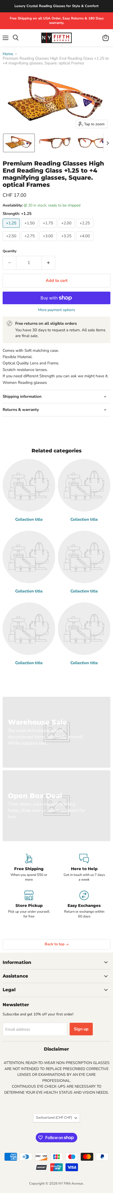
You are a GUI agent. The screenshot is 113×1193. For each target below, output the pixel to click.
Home (8, 54)
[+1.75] (48, 229)
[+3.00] (48, 242)
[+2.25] (85, 229)
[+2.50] (12, 242)
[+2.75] (30, 242)
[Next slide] (107, 143)
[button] (18, 143)
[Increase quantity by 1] (48, 263)
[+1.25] (12, 229)
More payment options (56, 310)
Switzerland (54, 1117)
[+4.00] (85, 242)
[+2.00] (67, 229)
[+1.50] (30, 229)
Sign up (81, 1029)
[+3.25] (67, 242)
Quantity (10, 251)
